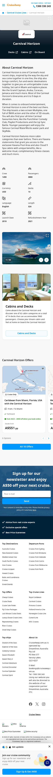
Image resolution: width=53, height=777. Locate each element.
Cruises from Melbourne (38, 565)
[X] (37, 704)
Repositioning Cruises (10, 622)
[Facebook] (30, 704)
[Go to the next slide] (46, 260)
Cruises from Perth (36, 569)
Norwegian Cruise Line (37, 613)
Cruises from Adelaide (37, 557)
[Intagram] (43, 704)
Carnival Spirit (7, 675)
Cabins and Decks (26, 333)
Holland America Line (37, 609)
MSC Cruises (34, 622)
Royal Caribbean (35, 597)
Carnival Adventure (9, 663)
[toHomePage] (14, 5)
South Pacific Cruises (10, 561)
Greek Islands (7, 584)
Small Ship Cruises (9, 630)
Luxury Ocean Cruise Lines (12, 617)
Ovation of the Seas (9, 643)
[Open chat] (47, 762)
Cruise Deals (7, 601)
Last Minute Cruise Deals (11, 613)
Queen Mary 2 (7, 659)
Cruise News (34, 714)
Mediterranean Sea (9, 557)
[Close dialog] (50, 747)
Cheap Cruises (7, 597)
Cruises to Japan (8, 569)
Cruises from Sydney (37, 549)
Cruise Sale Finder (9, 605)
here (34, 510)
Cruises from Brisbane (37, 553)
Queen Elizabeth (8, 655)
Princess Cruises (35, 605)
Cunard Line (33, 617)
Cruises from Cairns (36, 561)
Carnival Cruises (35, 601)
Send (26, 501)
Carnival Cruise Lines (16, 12)
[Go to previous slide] (41, 260)
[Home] (3, 13)
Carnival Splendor (9, 671)
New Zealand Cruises (10, 553)
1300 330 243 (43, 6)
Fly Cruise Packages (9, 609)
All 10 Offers (26, 446)
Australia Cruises (8, 549)
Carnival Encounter (9, 667)
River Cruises (7, 626)
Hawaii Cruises (7, 573)
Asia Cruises (7, 565)
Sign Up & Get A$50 (26, 771)
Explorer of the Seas (9, 647)
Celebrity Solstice (8, 651)
